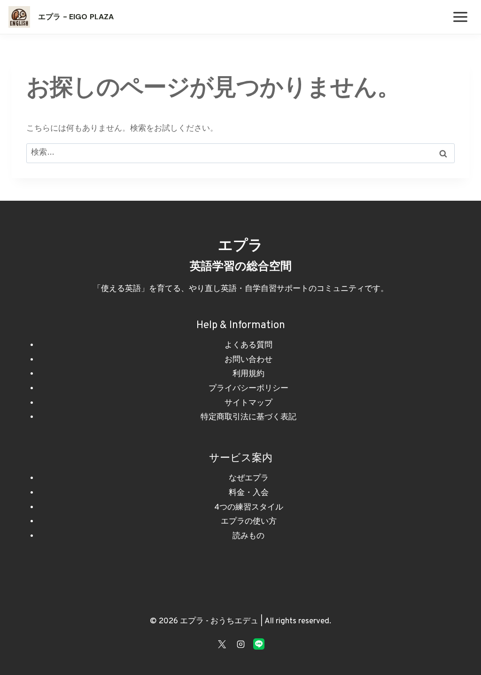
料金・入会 (249, 493)
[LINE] (259, 644)
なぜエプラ (249, 478)
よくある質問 (248, 345)
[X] (222, 644)
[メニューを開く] (460, 17)
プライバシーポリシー (248, 389)
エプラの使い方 (249, 522)
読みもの (248, 536)
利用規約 (248, 374)
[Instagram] (240, 644)
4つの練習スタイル (248, 507)
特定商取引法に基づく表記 (248, 417)
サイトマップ (248, 403)
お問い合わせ (248, 360)
